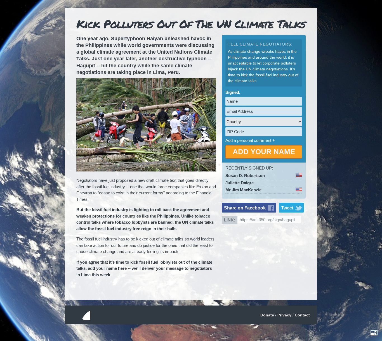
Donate (267, 315)
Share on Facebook (245, 208)
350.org (79, 315)
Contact (302, 315)
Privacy (284, 315)
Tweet (287, 208)
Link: (229, 220)
